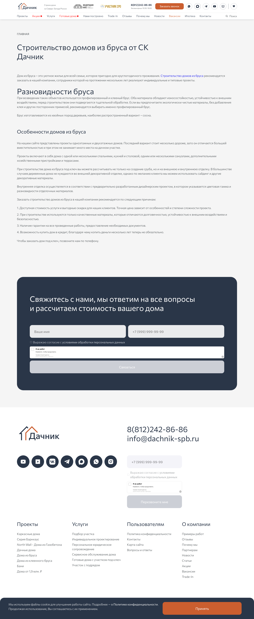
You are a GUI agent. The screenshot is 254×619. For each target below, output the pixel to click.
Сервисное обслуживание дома (94, 554)
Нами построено (93, 16)
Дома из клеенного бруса (34, 560)
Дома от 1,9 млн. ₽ (29, 571)
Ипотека (190, 16)
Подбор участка (83, 534)
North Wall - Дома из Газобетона (39, 544)
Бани (20, 566)
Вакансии (174, 16)
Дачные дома (26, 550)
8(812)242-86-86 (141, 5)
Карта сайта (135, 544)
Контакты (205, 16)
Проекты (22, 16)
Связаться (127, 366)
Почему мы (143, 16)
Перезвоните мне (154, 501)
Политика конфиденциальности (149, 534)
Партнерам (189, 550)
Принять (202, 608)
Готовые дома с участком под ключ (96, 559)
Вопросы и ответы (139, 550)
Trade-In (113, 16)
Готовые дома (67, 16)
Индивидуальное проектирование (95, 539)
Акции (36, 16)
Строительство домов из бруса (182, 75)
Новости (159, 16)
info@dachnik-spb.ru (163, 438)
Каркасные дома (28, 534)
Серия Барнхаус (28, 539)
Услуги (51, 16)
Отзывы (127, 16)
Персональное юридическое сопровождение (92, 546)
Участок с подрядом (86, 565)
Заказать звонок (169, 6)
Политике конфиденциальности (135, 604)
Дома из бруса (27, 555)
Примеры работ (193, 534)
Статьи (187, 560)
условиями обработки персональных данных (93, 342)
